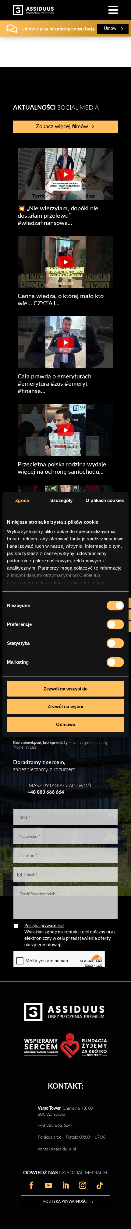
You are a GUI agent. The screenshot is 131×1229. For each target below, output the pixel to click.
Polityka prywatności (65, 1201)
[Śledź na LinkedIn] (65, 1185)
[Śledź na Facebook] (31, 1185)
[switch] (115, 624)
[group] (65, 187)
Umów (110, 28)
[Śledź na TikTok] (99, 1185)
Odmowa (65, 724)
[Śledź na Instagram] (82, 1185)
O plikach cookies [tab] (105, 500)
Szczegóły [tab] (61, 500)
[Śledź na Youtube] (48, 1185)
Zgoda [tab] (22, 500)
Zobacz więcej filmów (62, 126)
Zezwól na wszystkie (65, 688)
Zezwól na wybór (66, 706)
